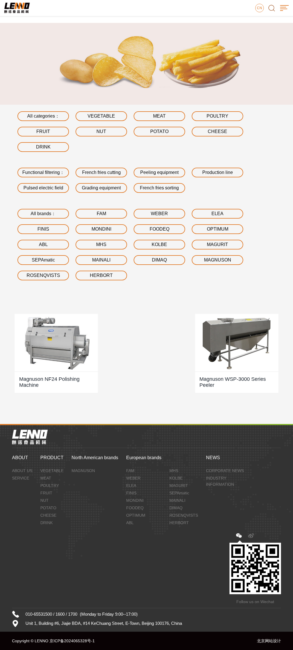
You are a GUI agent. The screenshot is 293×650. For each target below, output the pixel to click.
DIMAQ (159, 259)
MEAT (159, 116)
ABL (43, 244)
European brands (143, 457)
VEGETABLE (101, 116)
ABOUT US (22, 470)
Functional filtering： (43, 172)
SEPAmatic (43, 259)
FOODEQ (159, 229)
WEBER (159, 213)
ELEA (217, 213)
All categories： (43, 116)
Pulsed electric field (43, 187)
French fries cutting (101, 172)
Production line (217, 172)
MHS (101, 244)
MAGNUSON (217, 259)
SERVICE (20, 478)
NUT (101, 131)
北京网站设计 (269, 641)
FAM (101, 213)
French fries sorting (159, 187)
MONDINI (101, 229)
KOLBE (159, 244)
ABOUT (20, 457)
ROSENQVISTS (43, 275)
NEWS (213, 457)
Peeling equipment (159, 172)
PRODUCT (52, 457)
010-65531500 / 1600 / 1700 (51, 614)
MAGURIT (217, 244)
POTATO (159, 131)
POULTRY (217, 116)
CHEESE (217, 131)
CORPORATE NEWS (225, 470)
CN (259, 8)
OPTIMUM (217, 229)
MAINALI (101, 259)
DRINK (43, 146)
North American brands (95, 457)
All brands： (43, 213)
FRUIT (43, 131)
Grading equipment (101, 187)
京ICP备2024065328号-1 (72, 641)
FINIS (43, 229)
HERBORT (101, 275)
